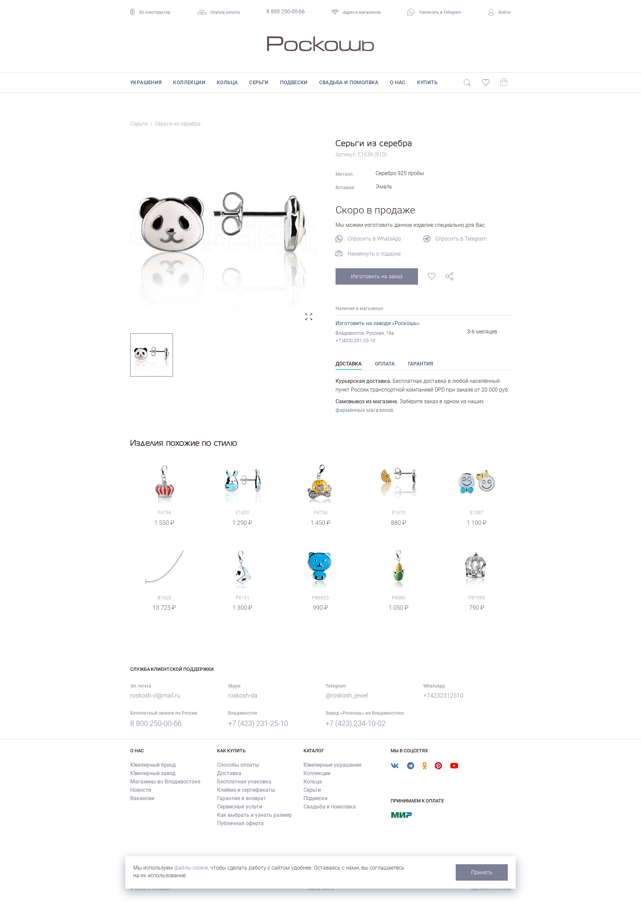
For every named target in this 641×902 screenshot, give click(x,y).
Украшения (146, 83)
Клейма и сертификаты (246, 790)
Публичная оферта (240, 823)
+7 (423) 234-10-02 (356, 723)
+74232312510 (443, 695)
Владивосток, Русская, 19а (365, 333)
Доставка (229, 773)
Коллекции (189, 83)
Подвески (294, 83)
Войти (504, 12)
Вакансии (142, 798)
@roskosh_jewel (347, 695)
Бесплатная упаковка (244, 781)
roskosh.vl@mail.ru (155, 695)
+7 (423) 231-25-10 (355, 340)
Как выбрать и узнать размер (254, 815)
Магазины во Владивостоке (165, 781)
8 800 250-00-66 (285, 11)
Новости (140, 790)
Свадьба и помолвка (349, 83)
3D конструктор (154, 12)
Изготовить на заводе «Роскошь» (378, 323)
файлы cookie (191, 868)
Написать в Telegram (439, 12)
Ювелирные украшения (332, 765)
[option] (222, 230)
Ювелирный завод (153, 773)
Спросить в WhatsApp (374, 239)
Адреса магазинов (362, 12)
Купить (427, 83)
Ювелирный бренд (153, 765)
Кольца (227, 83)
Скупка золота (225, 12)
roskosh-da (242, 695)
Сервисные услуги (239, 806)
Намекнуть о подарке (374, 254)
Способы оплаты (238, 765)
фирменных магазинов (364, 410)
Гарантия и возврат (241, 798)
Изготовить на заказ (377, 276)
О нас (398, 83)
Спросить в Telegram (461, 239)
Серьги (258, 83)
